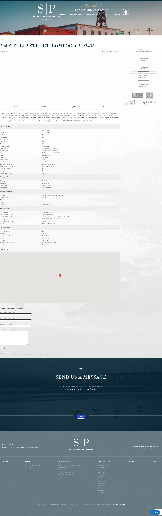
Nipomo (101, 476)
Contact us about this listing (110, 51)
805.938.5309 (46, 19)
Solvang (101, 490)
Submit (81, 416)
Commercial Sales (64, 467)
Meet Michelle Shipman (33, 465)
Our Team (28, 467)
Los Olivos (101, 474)
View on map (4, 51)
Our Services (75, 14)
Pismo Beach (102, 483)
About (62, 14)
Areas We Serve (92, 14)
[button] (60, 275)
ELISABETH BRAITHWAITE (51, 219)
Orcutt (100, 479)
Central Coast (105, 461)
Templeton (101, 492)
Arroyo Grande (103, 465)
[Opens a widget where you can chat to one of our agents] (155, 512)
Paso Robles (102, 481)
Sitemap (89, 504)
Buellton (101, 469)
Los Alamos (102, 472)
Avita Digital (120, 504)
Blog (106, 14)
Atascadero (102, 467)
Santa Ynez (102, 488)
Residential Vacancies (66, 474)
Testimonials (29, 469)
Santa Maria (102, 485)
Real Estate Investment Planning (69, 465)
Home (5, 461)
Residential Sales (64, 469)
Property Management (66, 472)
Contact (117, 14)
